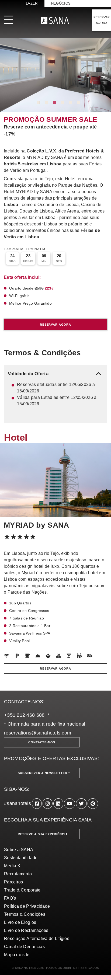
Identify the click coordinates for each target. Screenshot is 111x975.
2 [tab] (46, 102)
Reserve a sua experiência (43, 834)
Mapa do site (16, 954)
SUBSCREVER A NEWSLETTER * (44, 773)
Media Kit (13, 865)
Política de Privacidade (27, 906)
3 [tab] (54, 102)
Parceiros (13, 882)
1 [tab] (38, 102)
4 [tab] (62, 102)
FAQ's (10, 898)
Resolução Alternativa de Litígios (36, 938)
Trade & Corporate (22, 890)
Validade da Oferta (55, 373)
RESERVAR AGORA (101, 20)
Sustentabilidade (20, 857)
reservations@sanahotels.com (37, 733)
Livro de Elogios (20, 922)
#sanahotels (17, 803)
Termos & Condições (24, 914)
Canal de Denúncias (24, 946)
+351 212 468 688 (24, 715)
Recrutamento (18, 874)
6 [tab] (78, 102)
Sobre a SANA (18, 849)
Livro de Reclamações (26, 930)
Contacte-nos (41, 742)
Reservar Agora (55, 324)
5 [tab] (70, 102)
